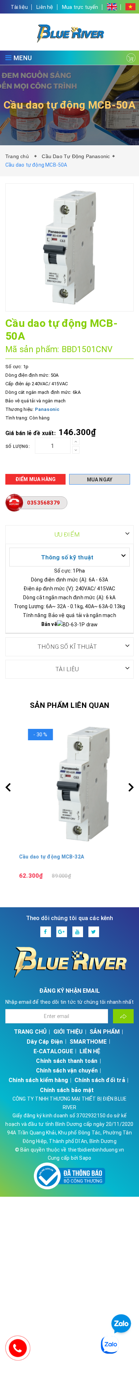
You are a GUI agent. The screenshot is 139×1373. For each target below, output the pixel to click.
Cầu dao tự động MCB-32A (37, 857)
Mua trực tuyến (80, 7)
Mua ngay (100, 479)
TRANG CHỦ (30, 1031)
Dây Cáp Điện (45, 1041)
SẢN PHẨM (104, 1031)
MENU (22, 58)
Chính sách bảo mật (67, 1090)
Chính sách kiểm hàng (38, 1080)
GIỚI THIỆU (68, 1031)
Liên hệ (44, 7)
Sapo (85, 1158)
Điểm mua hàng (35, 479)
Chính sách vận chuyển (67, 1070)
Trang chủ (18, 156)
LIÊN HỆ (89, 1051)
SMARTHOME (88, 1041)
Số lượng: (17, 446)
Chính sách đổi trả (99, 1080)
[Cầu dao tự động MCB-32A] (69, 784)
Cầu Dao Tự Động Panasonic (76, 156)
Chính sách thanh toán (66, 1061)
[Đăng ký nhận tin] (123, 1016)
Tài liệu (19, 7)
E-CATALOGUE (53, 1051)
